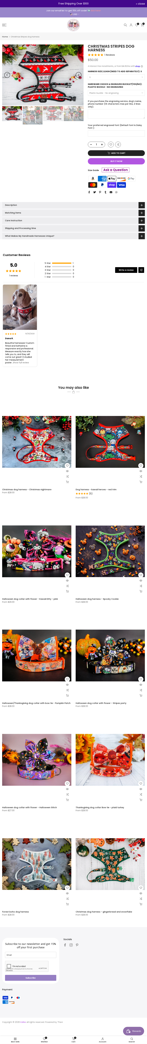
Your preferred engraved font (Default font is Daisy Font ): (115, 126)
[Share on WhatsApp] (116, 192)
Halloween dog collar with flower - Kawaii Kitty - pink (30, 599)
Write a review (126, 270)
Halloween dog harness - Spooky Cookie (97, 599)
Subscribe (31, 977)
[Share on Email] (111, 192)
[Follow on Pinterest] (77, 944)
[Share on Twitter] (94, 192)
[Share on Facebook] (89, 192)
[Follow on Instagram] (71, 944)
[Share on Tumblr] (105, 192)
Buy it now (116, 161)
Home (5, 36)
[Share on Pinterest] (100, 192)
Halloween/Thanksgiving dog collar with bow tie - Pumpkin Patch (36, 703)
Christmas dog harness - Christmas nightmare (26, 489)
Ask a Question (115, 170)
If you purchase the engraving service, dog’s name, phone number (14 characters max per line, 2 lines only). (115, 104)
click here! (95, 10)
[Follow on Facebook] (65, 944)
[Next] (78, 75)
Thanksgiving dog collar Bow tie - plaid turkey (100, 807)
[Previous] (7, 75)
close (7, 3)
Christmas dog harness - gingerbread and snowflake (104, 911)
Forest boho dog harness (15, 911)
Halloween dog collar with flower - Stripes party (101, 703)
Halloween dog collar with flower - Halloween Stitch (29, 807)
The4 (60, 1022)
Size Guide (93, 170)
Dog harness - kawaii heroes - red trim (96, 489)
